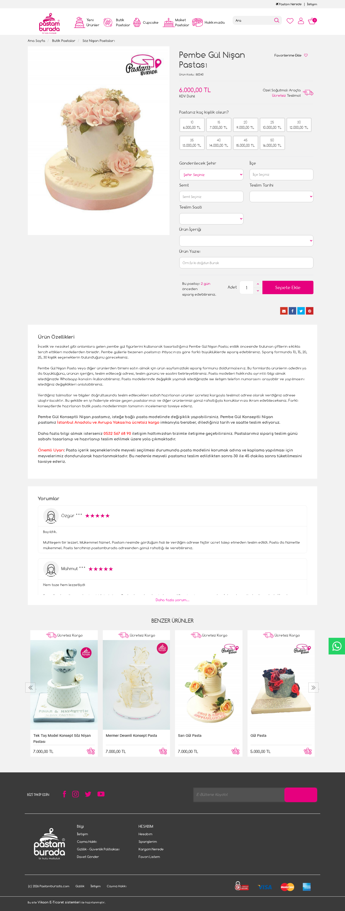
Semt (184, 185)
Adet (232, 287)
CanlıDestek (337, 646)
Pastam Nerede (290, 4)
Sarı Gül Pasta (190, 735)
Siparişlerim (148, 842)
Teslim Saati (190, 207)
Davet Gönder (88, 857)
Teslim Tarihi (262, 185)
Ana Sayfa (36, 40)
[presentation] (31, 687)
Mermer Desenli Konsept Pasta (131, 735)
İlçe (253, 163)
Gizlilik (80, 886)
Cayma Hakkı (87, 842)
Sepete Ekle (288, 287)
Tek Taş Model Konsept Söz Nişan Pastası (62, 738)
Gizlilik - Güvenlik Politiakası (98, 849)
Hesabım (145, 834)
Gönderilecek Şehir (197, 163)
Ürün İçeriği (190, 229)
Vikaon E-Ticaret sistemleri (59, 902)
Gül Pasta (258, 735)
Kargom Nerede (151, 849)
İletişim (312, 4)
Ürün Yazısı (189, 251)
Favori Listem (149, 857)
